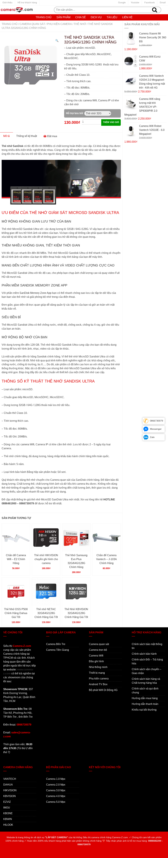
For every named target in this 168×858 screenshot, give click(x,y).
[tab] (6, 136)
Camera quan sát (32, 24)
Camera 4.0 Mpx (55, 796)
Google (122, 2)
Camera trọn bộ (98, 649)
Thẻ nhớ (80, 24)
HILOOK (8, 824)
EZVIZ (7, 801)
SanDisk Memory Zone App (36, 293)
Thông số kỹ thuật (26, 136)
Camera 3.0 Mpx (55, 790)
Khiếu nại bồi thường (144, 709)
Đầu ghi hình (96, 661)
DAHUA (8, 784)
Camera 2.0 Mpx (55, 784)
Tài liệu (112, 17)
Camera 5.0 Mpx (55, 801)
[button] (57, 41)
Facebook (149, 2)
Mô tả (6, 136)
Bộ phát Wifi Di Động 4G (103, 690)
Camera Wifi (96, 655)
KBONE (8, 813)
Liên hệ (127, 17)
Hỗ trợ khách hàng (27, 2)
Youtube (135, 2)
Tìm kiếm (154, 10)
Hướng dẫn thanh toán (145, 704)
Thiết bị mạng (97, 672)
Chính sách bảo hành (144, 653)
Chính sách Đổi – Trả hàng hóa (147, 661)
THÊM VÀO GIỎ (111, 122)
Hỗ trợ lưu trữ (74, 113)
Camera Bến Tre (55, 644)
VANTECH (9, 778)
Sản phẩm (63, 17)
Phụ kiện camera (59, 24)
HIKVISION (10, 790)
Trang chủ (44, 17)
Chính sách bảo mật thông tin (147, 646)
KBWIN (7, 819)
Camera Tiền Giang (57, 649)
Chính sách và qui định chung (145, 690)
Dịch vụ (96, 17)
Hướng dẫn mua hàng (145, 698)
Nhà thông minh (98, 667)
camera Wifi (90, 100)
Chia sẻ (80, 17)
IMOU (6, 807)
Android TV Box (98, 684)
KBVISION (9, 796)
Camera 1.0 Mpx (55, 778)
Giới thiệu (7, 2)
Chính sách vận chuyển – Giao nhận (146, 671)
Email (163, 2)
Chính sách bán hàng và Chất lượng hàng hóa (146, 680)
